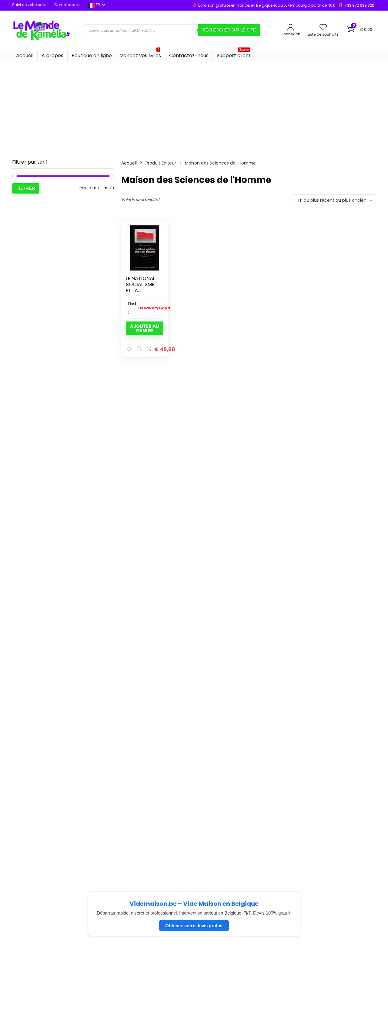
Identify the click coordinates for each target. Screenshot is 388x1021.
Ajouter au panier (144, 328)
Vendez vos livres (140, 54)
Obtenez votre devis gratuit (194, 925)
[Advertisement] (194, 107)
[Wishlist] (323, 28)
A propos (52, 55)
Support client (234, 54)
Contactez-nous (189, 55)
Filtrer (25, 188)
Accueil (24, 55)
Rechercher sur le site (229, 30)
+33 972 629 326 (359, 5)
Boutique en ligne (92, 55)
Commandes (67, 4)
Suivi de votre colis (29, 4)
